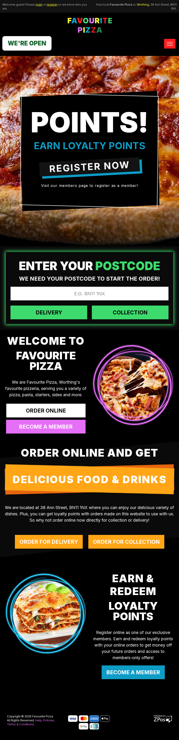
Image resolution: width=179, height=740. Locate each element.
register (52, 4)
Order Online (46, 410)
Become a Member (46, 426)
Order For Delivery (49, 542)
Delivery (49, 312)
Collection (130, 312)
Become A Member (133, 672)
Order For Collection (126, 542)
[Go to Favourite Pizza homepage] (89, 25)
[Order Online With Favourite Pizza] (133, 385)
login (39, 4)
